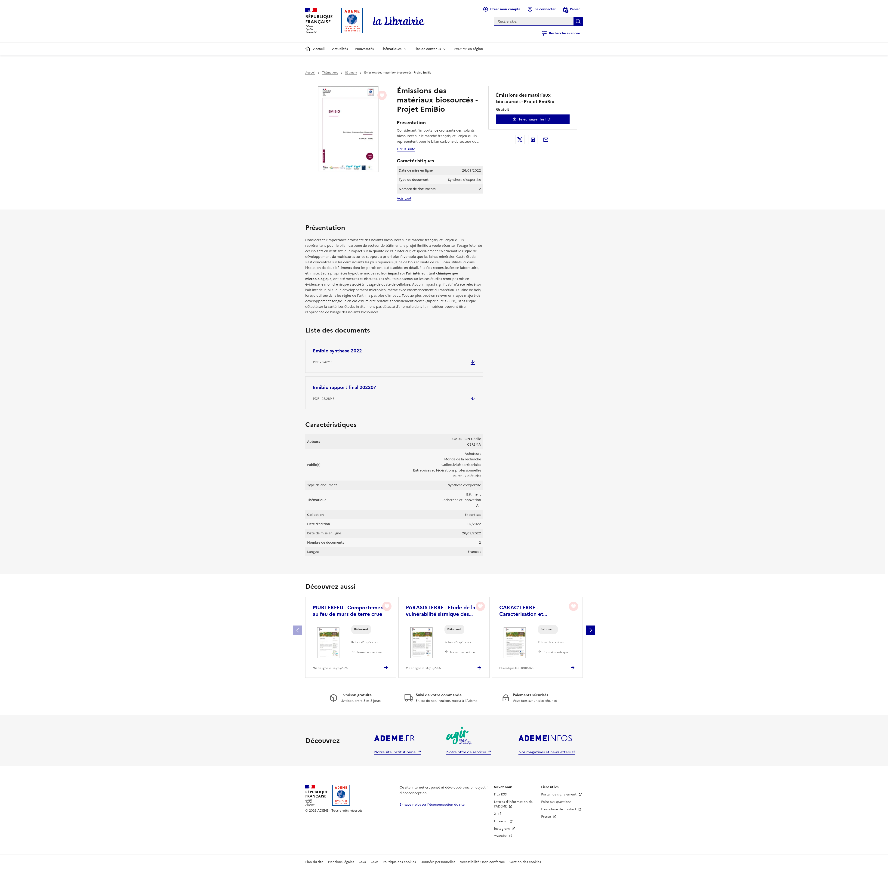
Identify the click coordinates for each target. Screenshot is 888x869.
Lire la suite (406, 149)
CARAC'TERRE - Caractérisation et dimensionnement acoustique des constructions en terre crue (535, 610)
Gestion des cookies (525, 862)
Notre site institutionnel (395, 752)
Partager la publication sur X (519, 139)
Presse (546, 816)
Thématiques (391, 48)
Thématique (330, 73)
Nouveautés (364, 48)
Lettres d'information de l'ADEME (513, 804)
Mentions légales (341, 862)
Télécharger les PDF (535, 119)
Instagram (502, 828)
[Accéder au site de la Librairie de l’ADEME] (399, 21)
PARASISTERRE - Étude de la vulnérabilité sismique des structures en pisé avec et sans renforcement (443, 610)
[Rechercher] (578, 21)
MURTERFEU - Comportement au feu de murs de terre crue (349, 610)
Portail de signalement (559, 794)
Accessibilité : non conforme (482, 862)
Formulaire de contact (559, 809)
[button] (590, 630)
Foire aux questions (556, 801)
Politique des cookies (399, 862)
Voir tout (404, 198)
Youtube (501, 836)
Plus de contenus (427, 48)
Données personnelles (437, 862)
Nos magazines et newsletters (544, 752)
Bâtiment (351, 73)
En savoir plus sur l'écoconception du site (432, 804)
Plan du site (314, 862)
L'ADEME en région (468, 48)
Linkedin (501, 821)
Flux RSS (500, 794)
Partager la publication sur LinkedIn (532, 139)
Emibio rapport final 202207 (344, 387)
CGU (362, 862)
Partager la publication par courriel (545, 139)
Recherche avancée (564, 33)
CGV (374, 862)
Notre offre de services (466, 752)
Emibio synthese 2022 (337, 350)
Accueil (319, 48)
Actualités (340, 48)
